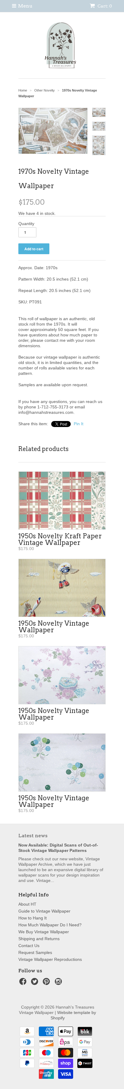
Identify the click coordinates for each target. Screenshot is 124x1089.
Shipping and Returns (39, 938)
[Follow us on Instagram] (59, 983)
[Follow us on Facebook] (23, 983)
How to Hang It (32, 918)
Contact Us (28, 945)
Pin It (78, 423)
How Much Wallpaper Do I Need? (50, 924)
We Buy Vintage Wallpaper (43, 931)
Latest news (33, 835)
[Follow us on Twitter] (35, 983)
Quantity (26, 223)
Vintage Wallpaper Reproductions (50, 959)
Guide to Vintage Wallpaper (44, 911)
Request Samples (35, 952)
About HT (27, 904)
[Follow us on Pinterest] (47, 983)
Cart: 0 (104, 6)
